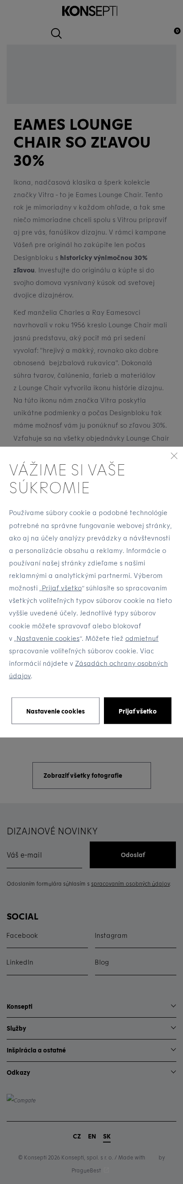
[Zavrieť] (174, 455)
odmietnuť (142, 638)
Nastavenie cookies (48, 638)
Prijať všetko (62, 588)
